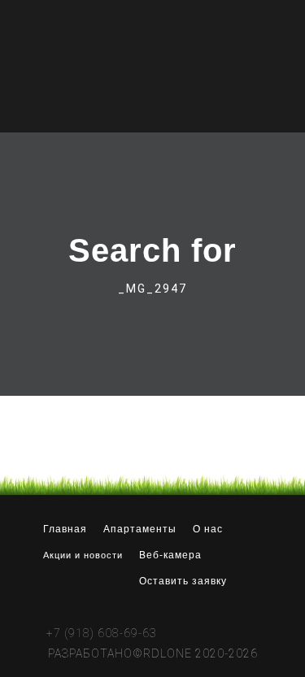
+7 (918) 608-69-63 (101, 633)
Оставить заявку (183, 581)
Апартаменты (139, 529)
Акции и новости (83, 555)
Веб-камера (170, 555)
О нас (208, 529)
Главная (65, 529)
